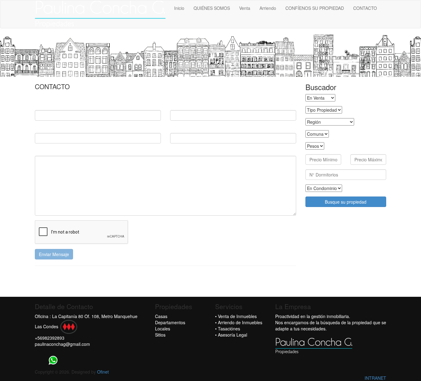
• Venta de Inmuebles (236, 316)
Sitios (160, 335)
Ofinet (103, 372)
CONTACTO (365, 8)
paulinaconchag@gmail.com (62, 344)
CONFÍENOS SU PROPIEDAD (314, 8)
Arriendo (268, 8)
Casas (161, 316)
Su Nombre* (47, 105)
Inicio (179, 8)
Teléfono (179, 128)
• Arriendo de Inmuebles (238, 322)
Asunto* (43, 128)
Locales (162, 328)
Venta (244, 8)
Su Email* (180, 105)
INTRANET (375, 378)
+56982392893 (49, 338)
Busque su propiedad (345, 202)
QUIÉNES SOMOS (212, 8)
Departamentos (170, 322)
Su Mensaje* (48, 151)
